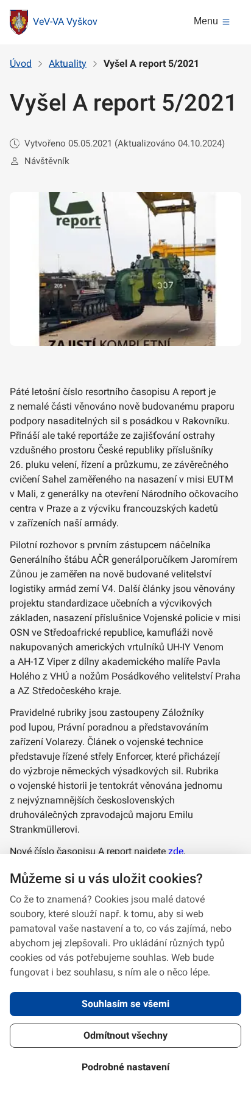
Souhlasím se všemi (125, 1004)
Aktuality (68, 63)
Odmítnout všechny (125, 1035)
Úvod (21, 63)
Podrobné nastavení (125, 1067)
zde (175, 851)
